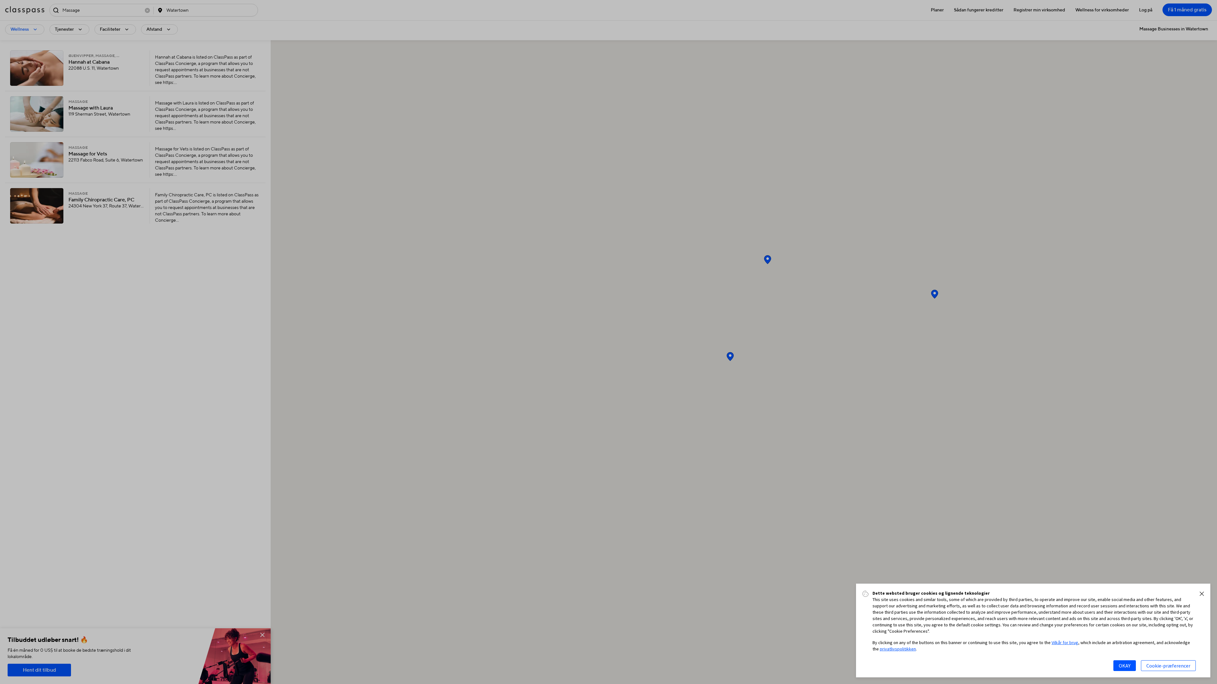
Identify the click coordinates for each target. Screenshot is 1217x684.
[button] (1202, 594)
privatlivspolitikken (898, 649)
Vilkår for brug (1065, 642)
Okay (1124, 665)
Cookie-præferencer (1168, 665)
